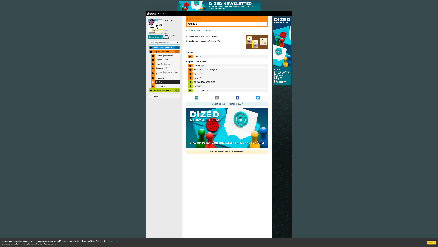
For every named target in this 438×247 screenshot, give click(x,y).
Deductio (168, 20)
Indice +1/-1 (160, 86)
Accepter (431, 242)
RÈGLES (160, 14)
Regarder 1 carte (162, 60)
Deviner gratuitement (164, 56)
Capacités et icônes (203, 30)
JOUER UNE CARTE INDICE (204, 82)
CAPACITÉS (198, 86)
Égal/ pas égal (161, 68)
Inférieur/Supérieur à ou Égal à (167, 73)
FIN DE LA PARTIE (200, 90)
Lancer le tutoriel (156, 37)
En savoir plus (113, 241)
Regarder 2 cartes (163, 64)
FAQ (156, 96)
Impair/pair (160, 78)
